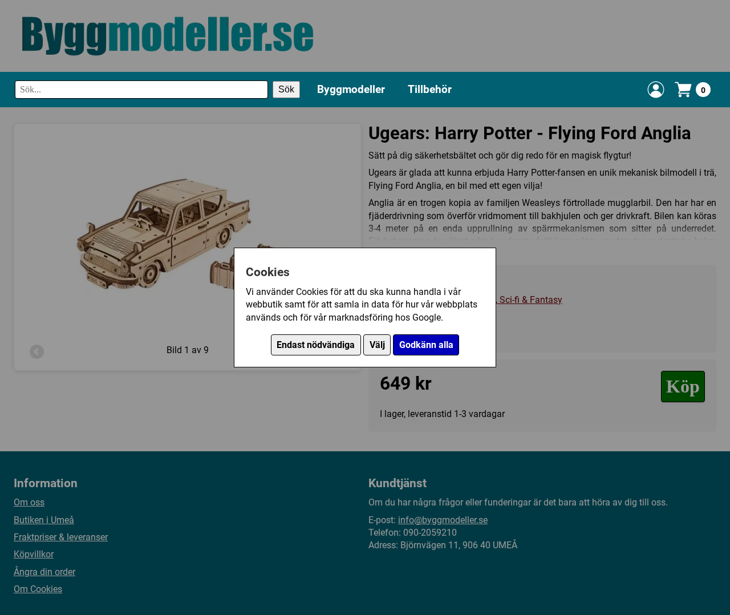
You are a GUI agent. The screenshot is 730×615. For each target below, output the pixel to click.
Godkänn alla (426, 344)
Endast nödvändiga (316, 344)
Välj (377, 344)
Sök (286, 89)
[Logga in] (656, 89)
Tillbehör (430, 88)
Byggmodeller (351, 88)
